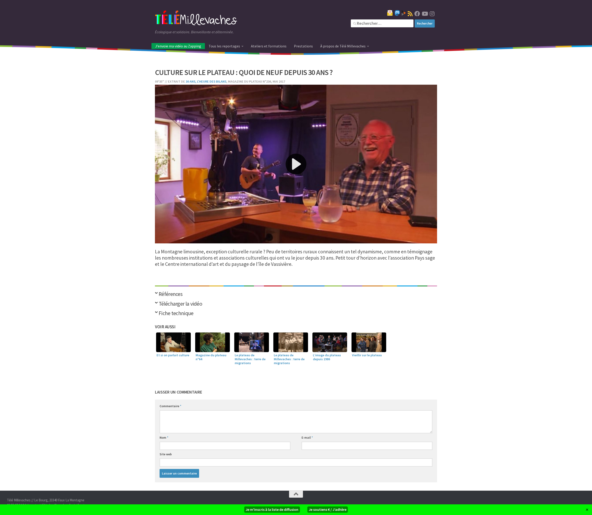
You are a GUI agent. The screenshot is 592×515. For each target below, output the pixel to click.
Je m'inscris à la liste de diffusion (272, 509)
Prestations (303, 46)
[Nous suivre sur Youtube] (424, 13)
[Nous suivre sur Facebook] (417, 13)
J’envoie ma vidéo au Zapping (178, 46)
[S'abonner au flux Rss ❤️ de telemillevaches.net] (410, 13)
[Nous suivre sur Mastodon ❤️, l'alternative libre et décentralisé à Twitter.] (397, 13)
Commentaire (170, 406)
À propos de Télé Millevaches (343, 46)
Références (170, 294)
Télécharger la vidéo (180, 304)
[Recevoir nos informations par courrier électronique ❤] (390, 13)
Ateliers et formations (269, 46)
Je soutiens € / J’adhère (327, 509)
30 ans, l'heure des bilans (206, 81)
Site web (166, 454)
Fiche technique (176, 313)
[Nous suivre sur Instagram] (432, 13)
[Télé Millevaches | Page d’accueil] (196, 18)
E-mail (307, 437)
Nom (164, 437)
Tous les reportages (224, 46)
